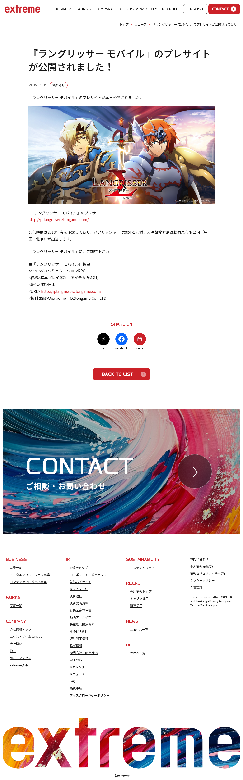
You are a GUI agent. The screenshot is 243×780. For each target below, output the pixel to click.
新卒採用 (136, 606)
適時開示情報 (79, 638)
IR (119, 9)
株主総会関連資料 (82, 624)
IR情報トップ (79, 568)
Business (63, 9)
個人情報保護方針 (202, 566)
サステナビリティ (142, 568)
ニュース (141, 24)
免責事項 (76, 688)
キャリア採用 (139, 598)
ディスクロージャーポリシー (89, 695)
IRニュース (77, 674)
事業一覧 (16, 568)
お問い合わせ (199, 559)
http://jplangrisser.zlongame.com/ (58, 219)
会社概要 (16, 644)
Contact (220, 9)
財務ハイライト (80, 582)
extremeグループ (22, 665)
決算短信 (76, 596)
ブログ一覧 (137, 653)
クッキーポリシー (202, 580)
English (195, 9)
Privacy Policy (217, 601)
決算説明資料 (79, 603)
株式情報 (76, 646)
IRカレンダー (79, 667)
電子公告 (76, 660)
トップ (124, 24)
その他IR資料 (79, 631)
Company (104, 9)
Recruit (170, 9)
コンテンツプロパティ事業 (28, 582)
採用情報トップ (141, 591)
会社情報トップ (20, 629)
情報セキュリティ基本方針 (208, 573)
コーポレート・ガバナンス (88, 575)
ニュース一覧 (139, 629)
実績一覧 (16, 606)
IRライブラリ (79, 589)
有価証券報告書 (80, 610)
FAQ (72, 681)
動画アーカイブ (80, 617)
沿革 (13, 651)
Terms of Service (200, 605)
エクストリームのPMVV (26, 637)
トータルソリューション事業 (30, 575)
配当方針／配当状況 (84, 653)
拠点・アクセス (20, 658)
